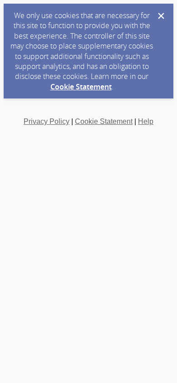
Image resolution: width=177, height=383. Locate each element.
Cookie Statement (81, 87)
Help (145, 121)
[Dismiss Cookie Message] (161, 16)
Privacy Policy (46, 121)
